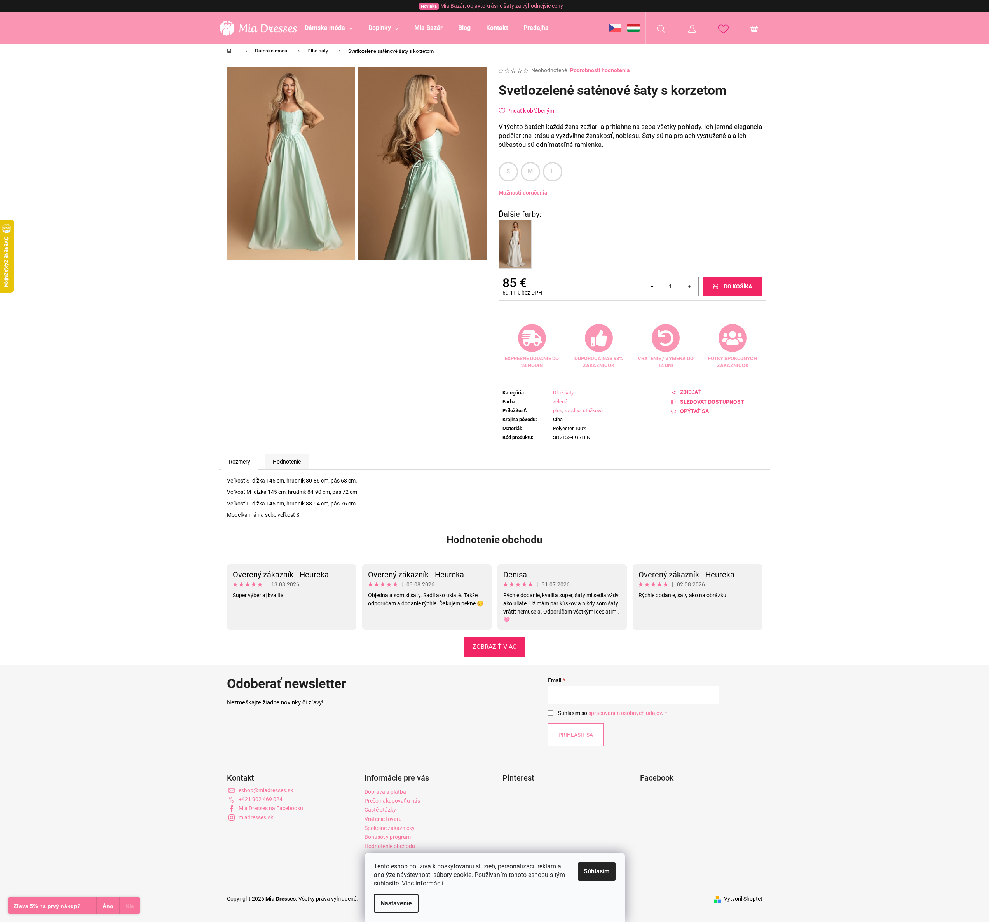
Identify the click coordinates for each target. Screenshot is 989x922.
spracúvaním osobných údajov (625, 713)
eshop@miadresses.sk (266, 790)
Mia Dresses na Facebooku (271, 808)
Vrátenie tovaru (383, 819)
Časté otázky (380, 810)
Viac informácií (422, 883)
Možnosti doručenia (523, 193)
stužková (593, 410)
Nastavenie (396, 903)
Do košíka (738, 286)
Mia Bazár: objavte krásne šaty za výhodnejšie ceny (492, 6)
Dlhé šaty (563, 393)
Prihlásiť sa (575, 735)
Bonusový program (388, 837)
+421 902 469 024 (261, 799)
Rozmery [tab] (239, 461)
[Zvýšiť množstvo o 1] (689, 286)
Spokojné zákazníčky (390, 828)
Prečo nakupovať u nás (392, 801)
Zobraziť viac (494, 646)
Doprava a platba (385, 792)
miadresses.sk (256, 817)
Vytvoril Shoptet (743, 899)
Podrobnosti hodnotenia (600, 70)
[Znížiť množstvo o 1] (651, 286)
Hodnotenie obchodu (494, 540)
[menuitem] (329, 28)
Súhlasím (597, 871)
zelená (560, 401)
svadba (573, 410)
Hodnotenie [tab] (287, 461)
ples (557, 410)
